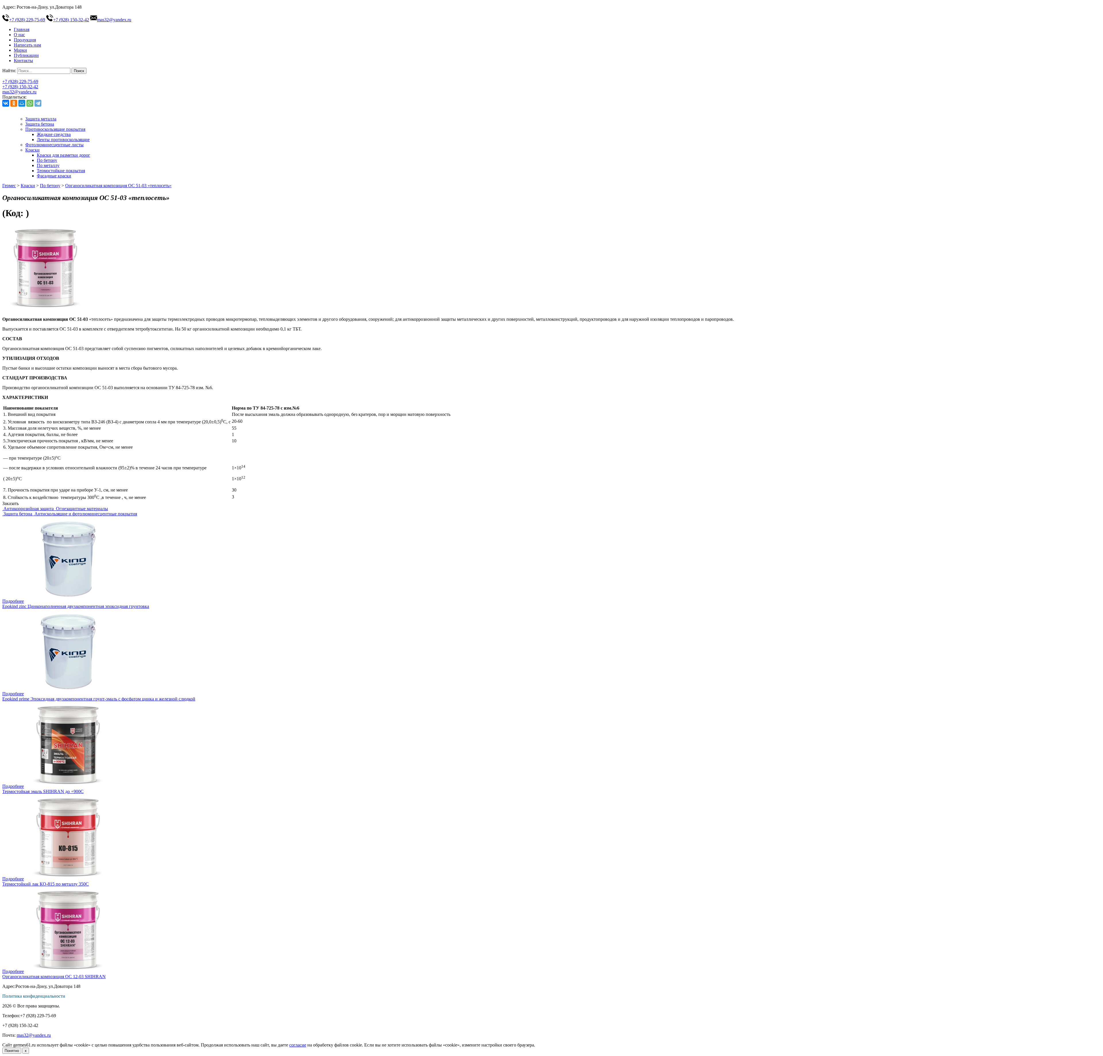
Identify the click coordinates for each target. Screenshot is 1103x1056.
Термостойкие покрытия (61, 170)
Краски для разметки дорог (63, 155)
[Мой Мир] (21, 103)
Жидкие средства (54, 134)
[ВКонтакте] (5, 103)
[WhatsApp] (29, 103)
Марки (20, 50)
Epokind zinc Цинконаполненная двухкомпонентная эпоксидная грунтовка (75, 606)
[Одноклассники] (13, 103)
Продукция (25, 39)
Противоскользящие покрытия (55, 129)
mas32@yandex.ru (114, 19)
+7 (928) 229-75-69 (27, 19)
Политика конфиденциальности (33, 996)
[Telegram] (37, 103)
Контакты (23, 60)
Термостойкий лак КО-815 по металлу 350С (45, 884)
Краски (32, 149)
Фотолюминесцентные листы (54, 144)
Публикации (26, 55)
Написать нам (27, 45)
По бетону (47, 160)
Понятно (12, 1051)
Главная (21, 29)
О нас (19, 34)
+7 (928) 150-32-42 (71, 19)
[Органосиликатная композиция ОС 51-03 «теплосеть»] (45, 309)
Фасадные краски (54, 175)
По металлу (48, 165)
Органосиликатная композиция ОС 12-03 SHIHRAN (54, 976)
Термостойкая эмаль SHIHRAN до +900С (43, 791)
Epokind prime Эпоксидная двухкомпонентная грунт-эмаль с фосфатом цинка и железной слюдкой (98, 698)
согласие (297, 1044)
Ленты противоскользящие (63, 139)
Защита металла (40, 118)
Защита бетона (39, 124)
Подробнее (13, 601)
